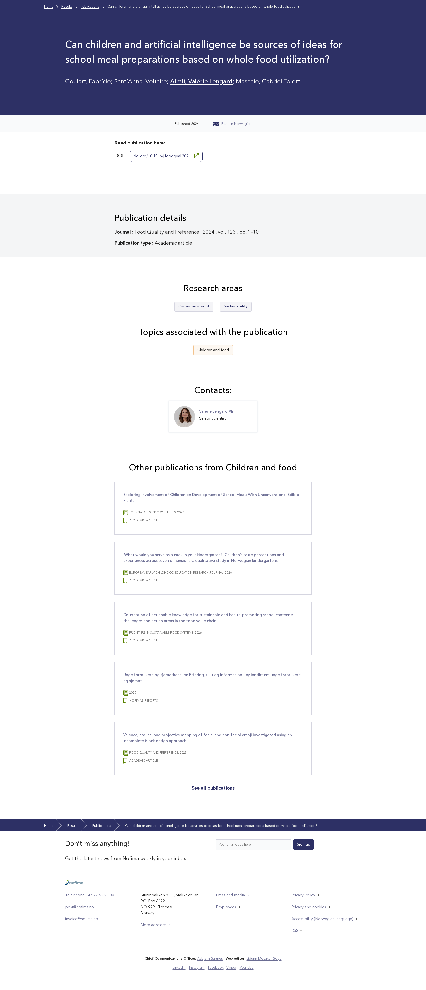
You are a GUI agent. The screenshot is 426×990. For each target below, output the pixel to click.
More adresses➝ (155, 925)
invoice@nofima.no (81, 919)
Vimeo (231, 967)
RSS (294, 931)
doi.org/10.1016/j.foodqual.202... (163, 156)
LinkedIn (179, 967)
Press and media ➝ (232, 895)
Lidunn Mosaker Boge (264, 958)
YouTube (247, 967)
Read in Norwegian (236, 124)
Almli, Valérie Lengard (201, 82)
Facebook (216, 967)
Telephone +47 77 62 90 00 (89, 895)
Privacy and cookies (309, 907)
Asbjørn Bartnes (210, 958)
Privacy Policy (303, 895)
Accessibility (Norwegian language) (322, 919)
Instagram (197, 967)
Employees (226, 907)
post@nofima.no (79, 907)
